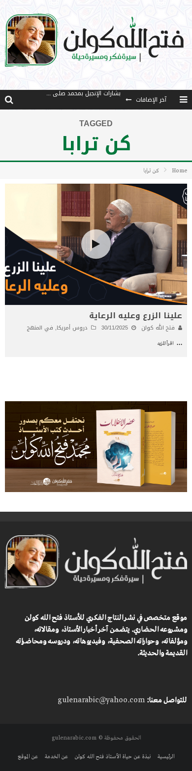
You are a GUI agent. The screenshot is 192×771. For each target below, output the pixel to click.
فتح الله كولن (158, 328)
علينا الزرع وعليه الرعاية (135, 315)
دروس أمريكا (72, 328)
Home (179, 170)
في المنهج (40, 328)
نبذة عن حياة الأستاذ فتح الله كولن (112, 756)
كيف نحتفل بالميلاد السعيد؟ (85, 103)
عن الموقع (28, 756)
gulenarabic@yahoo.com (101, 700)
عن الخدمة (56, 756)
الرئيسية (165, 756)
